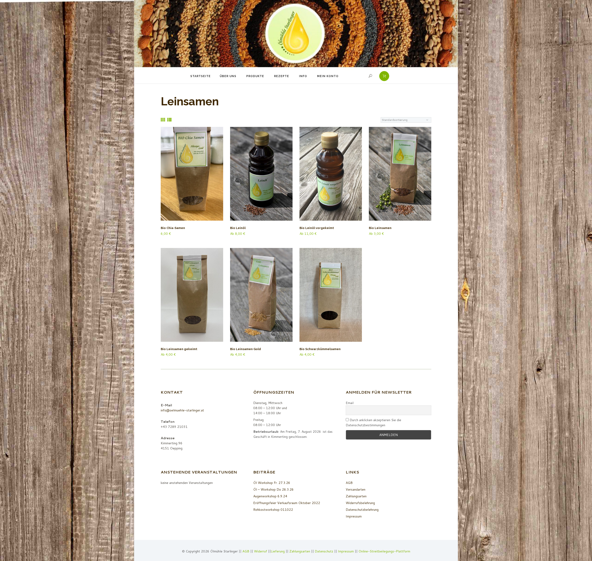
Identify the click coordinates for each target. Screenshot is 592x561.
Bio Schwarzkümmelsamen (320, 349)
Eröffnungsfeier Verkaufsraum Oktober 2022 (286, 503)
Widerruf (261, 551)
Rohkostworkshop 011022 (273, 509)
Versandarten (355, 489)
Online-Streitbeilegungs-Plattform (384, 551)
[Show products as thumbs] (163, 119)
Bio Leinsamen (380, 228)
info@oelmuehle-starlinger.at (182, 410)
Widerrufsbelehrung (360, 503)
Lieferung (278, 551)
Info (303, 76)
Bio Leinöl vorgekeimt (316, 228)
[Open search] (371, 76)
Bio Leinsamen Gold (245, 349)
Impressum (354, 516)
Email (350, 403)
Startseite (200, 76)
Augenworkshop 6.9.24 (270, 496)
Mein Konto (328, 76)
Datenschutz (324, 551)
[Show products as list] (169, 119)
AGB (349, 482)
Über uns (228, 76)
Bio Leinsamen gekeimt (179, 349)
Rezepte (281, 76)
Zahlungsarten (356, 496)
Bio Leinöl (238, 228)
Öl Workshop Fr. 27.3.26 (271, 482)
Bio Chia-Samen (173, 228)
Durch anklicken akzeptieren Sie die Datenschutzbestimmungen (373, 422)
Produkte (255, 76)
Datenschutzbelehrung (362, 509)
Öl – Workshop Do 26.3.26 (273, 489)
